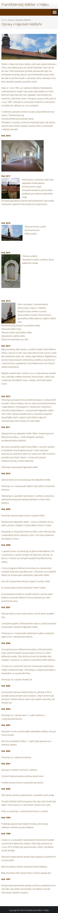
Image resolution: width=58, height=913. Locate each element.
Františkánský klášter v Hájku (36, 910)
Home (3, 20)
